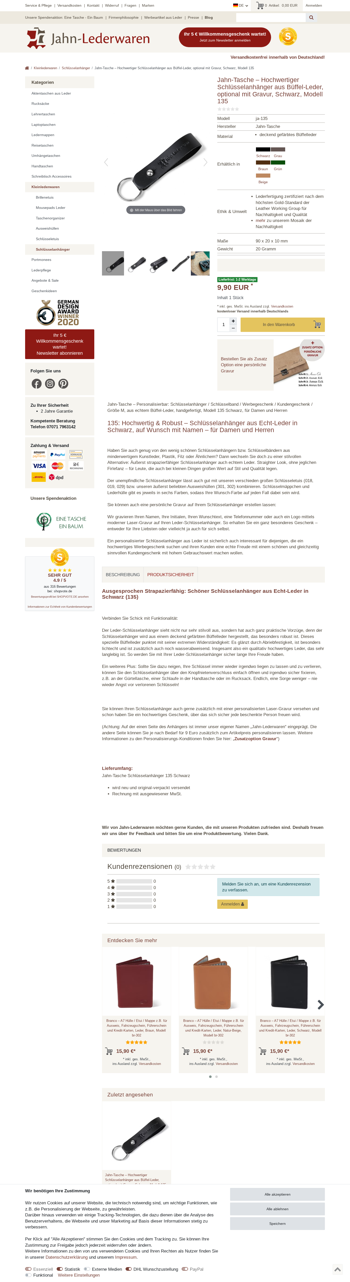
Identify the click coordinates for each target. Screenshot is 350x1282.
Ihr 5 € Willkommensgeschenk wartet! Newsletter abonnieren (59, 344)
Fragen (130, 5)
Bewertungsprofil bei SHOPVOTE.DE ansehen (60, 596)
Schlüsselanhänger (76, 68)
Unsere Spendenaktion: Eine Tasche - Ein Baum (64, 17)
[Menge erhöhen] (233, 321)
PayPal (196, 1269)
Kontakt (93, 5)
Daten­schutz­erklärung (67, 1257)
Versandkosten (69, 5)
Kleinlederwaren (45, 68)
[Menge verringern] (233, 328)
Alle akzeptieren (278, 1194)
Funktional (43, 1275)
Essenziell (43, 1269)
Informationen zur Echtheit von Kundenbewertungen (60, 606)
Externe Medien (107, 1269)
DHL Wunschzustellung (155, 1269)
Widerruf (112, 5)
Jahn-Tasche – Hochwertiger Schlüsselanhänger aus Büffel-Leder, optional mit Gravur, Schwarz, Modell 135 (135, 1180)
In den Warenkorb (279, 324)
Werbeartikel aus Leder (163, 17)
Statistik (72, 1269)
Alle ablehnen (277, 1209)
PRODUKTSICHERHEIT (170, 574)
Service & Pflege (38, 5)
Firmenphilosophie (124, 17)
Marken (148, 5)
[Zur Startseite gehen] (27, 68)
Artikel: (281, 5)
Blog (209, 17)
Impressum (126, 1257)
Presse (193, 17)
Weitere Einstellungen (79, 1275)
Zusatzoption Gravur (255, 738)
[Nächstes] (205, 162)
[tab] (123, 575)
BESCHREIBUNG (123, 574)
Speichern (277, 1224)
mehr (260, 220)
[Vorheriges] (106, 162)
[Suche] (311, 17)
